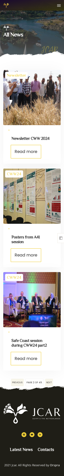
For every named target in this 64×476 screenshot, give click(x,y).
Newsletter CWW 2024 (30, 138)
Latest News (21, 449)
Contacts (46, 449)
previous (17, 382)
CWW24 (14, 174)
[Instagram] (40, 434)
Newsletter (16, 75)
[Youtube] (32, 434)
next (49, 382)
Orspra (55, 465)
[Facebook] (23, 434)
